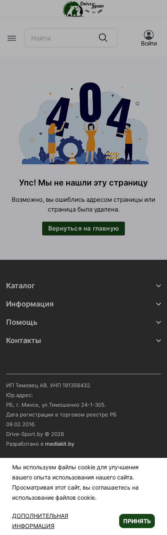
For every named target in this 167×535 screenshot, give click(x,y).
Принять (137, 521)
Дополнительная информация (40, 520)
